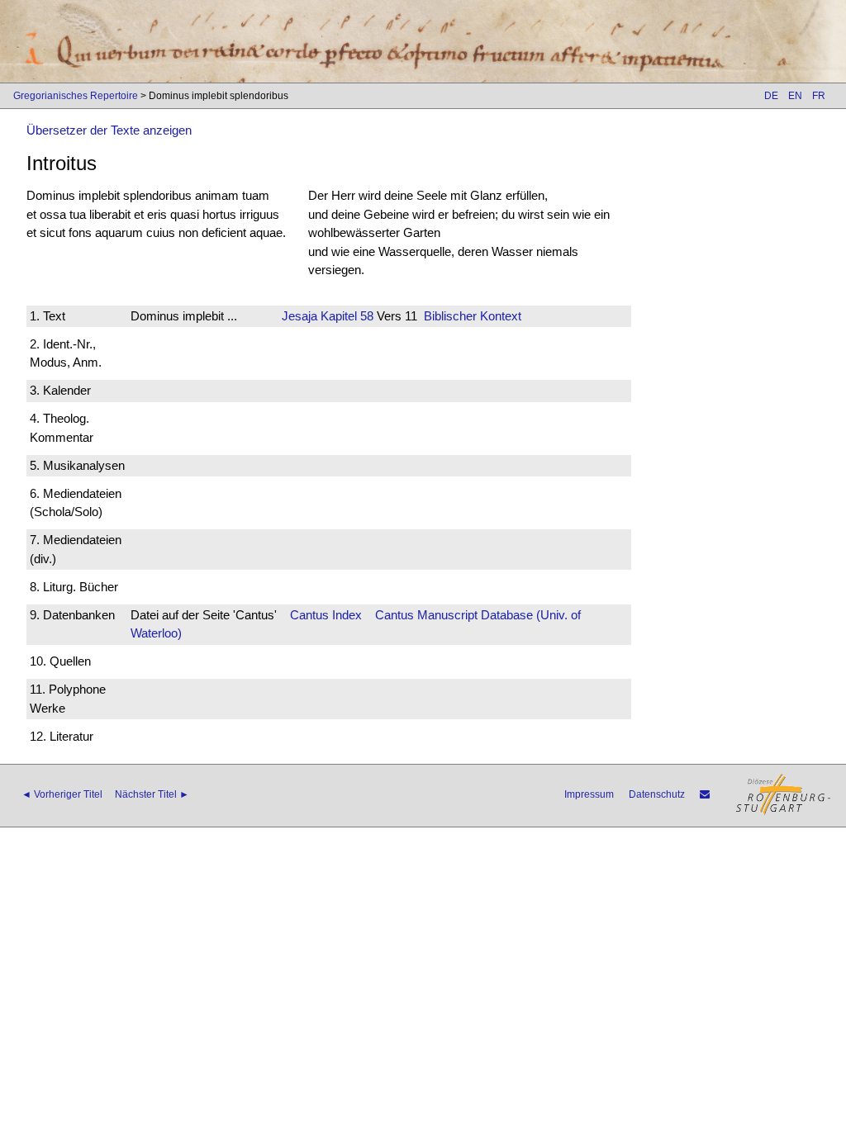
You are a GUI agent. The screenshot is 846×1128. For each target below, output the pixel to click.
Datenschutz (657, 794)
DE (771, 96)
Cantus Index (326, 615)
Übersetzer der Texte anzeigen (109, 130)
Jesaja (299, 316)
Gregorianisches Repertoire (75, 96)
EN (795, 96)
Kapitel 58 (345, 316)
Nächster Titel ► (152, 794)
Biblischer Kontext (472, 316)
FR (818, 96)
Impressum (589, 794)
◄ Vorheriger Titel (61, 794)
